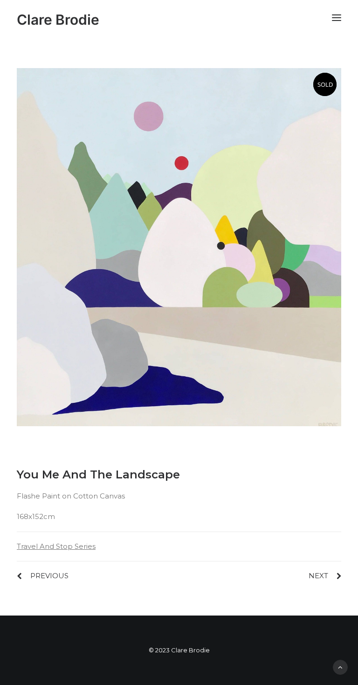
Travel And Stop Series (56, 546)
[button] (336, 17)
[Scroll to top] (340, 666)
